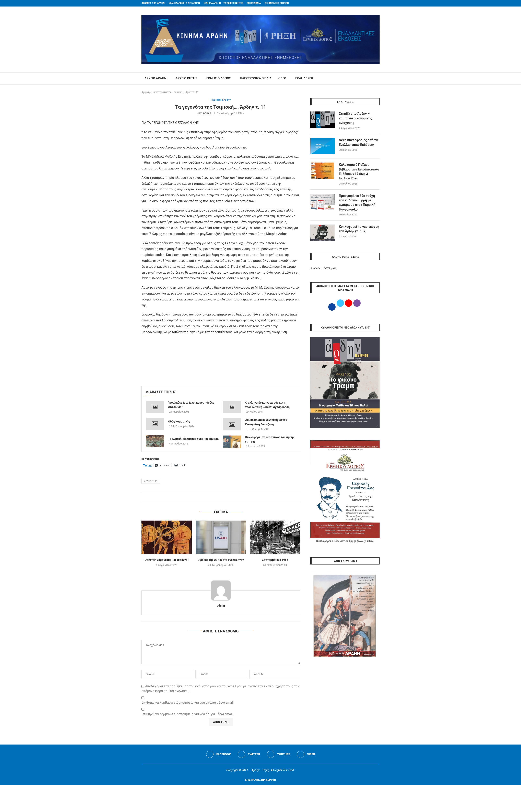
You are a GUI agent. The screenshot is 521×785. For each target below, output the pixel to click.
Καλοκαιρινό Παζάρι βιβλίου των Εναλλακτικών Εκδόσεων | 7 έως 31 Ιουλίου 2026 (359, 171)
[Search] (377, 78)
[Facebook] (371, 3)
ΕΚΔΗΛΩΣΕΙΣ (304, 78)
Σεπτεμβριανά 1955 (275, 559)
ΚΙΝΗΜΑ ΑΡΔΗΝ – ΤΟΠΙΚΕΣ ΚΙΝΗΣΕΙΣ (223, 3)
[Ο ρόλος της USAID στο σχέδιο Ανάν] (221, 537)
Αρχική (145, 92)
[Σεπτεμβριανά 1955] (275, 537)
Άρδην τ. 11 (150, 481)
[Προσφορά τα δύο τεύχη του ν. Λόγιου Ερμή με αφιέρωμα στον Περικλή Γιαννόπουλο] (322, 202)
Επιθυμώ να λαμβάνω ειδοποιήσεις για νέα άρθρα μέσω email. (187, 714)
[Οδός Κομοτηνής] (155, 424)
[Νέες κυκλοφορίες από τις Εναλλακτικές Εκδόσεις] (322, 146)
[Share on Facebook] (217, 497)
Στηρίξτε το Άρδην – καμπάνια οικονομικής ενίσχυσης (355, 118)
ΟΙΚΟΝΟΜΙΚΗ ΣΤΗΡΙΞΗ (277, 3)
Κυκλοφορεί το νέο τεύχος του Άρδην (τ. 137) (359, 229)
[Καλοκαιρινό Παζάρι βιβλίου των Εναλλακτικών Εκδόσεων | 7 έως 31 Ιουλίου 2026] (322, 171)
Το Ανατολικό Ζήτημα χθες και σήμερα (193, 438)
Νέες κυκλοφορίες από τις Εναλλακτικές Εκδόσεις (359, 142)
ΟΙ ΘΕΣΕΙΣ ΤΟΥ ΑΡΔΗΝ (153, 3)
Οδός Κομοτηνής (179, 421)
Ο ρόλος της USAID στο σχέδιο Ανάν (221, 559)
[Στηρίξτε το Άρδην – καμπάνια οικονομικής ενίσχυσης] (322, 119)
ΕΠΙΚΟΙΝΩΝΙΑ (254, 3)
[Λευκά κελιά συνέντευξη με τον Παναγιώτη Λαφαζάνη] (232, 424)
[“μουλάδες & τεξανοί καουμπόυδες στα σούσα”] (155, 407)
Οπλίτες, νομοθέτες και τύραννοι (166, 559)
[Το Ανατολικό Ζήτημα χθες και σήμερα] (155, 441)
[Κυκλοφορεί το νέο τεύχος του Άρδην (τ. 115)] (232, 442)
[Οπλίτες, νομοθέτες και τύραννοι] (166, 537)
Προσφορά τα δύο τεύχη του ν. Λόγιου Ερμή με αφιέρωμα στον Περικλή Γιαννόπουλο (357, 202)
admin (207, 113)
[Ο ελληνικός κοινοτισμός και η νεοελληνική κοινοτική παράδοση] (232, 407)
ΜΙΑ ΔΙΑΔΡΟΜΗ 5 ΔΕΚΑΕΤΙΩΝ (184, 3)
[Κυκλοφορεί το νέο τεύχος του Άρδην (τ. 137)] (322, 233)
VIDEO (282, 78)
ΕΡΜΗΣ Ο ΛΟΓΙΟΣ (218, 78)
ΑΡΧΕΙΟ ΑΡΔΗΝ (155, 78)
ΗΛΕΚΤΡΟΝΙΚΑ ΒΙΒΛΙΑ (255, 78)
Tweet (147, 465)
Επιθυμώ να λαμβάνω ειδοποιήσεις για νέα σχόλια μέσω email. (187, 702)
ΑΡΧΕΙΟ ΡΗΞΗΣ (186, 78)
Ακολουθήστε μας (323, 268)
